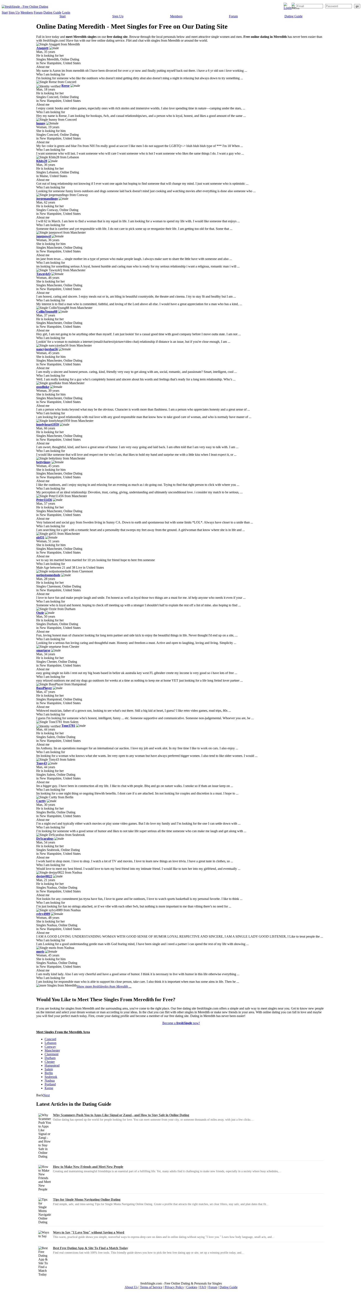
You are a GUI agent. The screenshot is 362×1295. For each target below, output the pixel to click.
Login (66, 12)
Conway (50, 1046)
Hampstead (52, 1065)
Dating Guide (52, 12)
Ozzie (40, 612)
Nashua (50, 1080)
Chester (50, 1061)
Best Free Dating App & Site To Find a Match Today (90, 1248)
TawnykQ (43, 274)
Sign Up (14, 12)
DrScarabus (44, 838)
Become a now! (181, 1023)
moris (40, 951)
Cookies (191, 1287)
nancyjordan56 (47, 349)
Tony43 (41, 763)
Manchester (52, 1050)
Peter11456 (44, 500)
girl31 (40, 537)
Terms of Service (151, 1287)
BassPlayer (44, 688)
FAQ (202, 1287)
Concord (50, 1039)
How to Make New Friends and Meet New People (88, 1166)
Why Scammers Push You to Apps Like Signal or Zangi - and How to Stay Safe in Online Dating (121, 1115)
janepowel (43, 236)
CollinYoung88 (46, 311)
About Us (131, 1287)
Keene (49, 1088)
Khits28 (41, 161)
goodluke (42, 387)
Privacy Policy (174, 1287)
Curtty (41, 801)
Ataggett (42, 48)
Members (27, 12)
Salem (49, 1069)
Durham (50, 1058)
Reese (65, 85)
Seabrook (51, 1077)
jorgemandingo (47, 198)
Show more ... (104, 986)
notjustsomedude (48, 575)
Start (5, 12)
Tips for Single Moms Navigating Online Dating (86, 1199)
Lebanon (50, 1043)
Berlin (49, 1073)
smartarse (43, 650)
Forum (38, 12)
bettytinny (43, 462)
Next (46, 1095)
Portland (50, 1084)
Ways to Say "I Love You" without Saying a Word (88, 1232)
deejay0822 (44, 876)
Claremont (51, 1054)
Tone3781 (68, 725)
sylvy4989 (43, 914)
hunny (40, 123)
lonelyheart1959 (47, 424)
